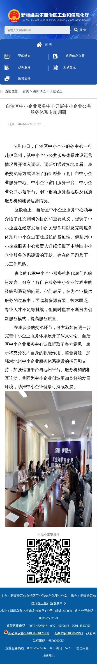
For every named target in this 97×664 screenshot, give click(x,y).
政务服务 (24, 67)
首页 (26, 91)
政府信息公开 (75, 56)
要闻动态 (24, 56)
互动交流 (69, 67)
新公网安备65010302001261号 (28, 633)
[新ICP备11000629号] (68, 633)
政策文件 (24, 78)
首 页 (48, 44)
